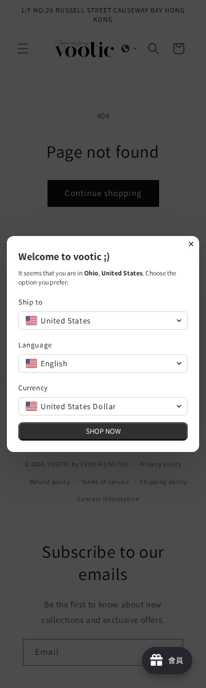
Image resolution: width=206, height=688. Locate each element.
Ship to (30, 302)
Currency (33, 388)
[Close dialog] (191, 244)
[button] (103, 320)
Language (35, 345)
